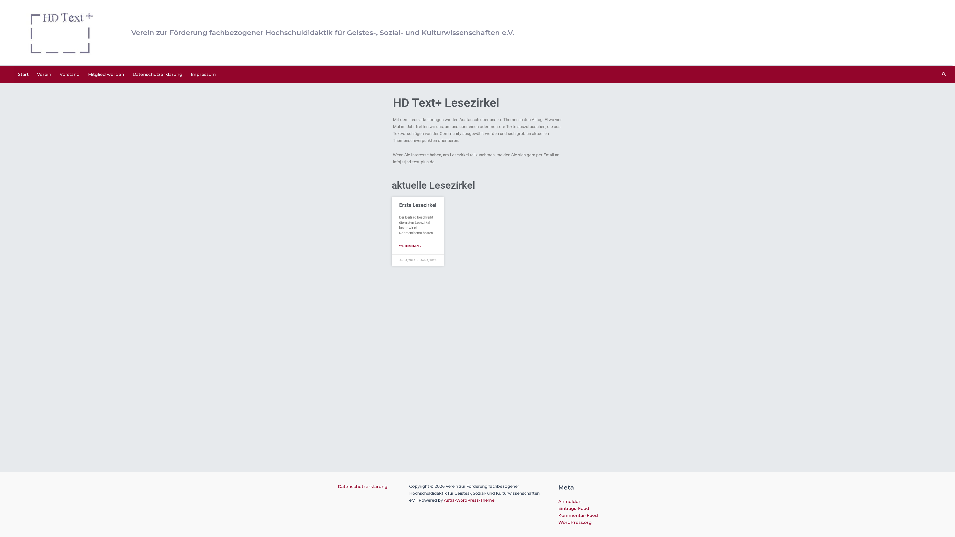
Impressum (203, 74)
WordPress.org (575, 522)
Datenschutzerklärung (157, 74)
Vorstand (70, 74)
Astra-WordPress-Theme (469, 500)
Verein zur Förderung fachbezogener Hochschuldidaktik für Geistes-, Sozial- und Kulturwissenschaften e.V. (322, 32)
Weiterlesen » (410, 246)
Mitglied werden (106, 74)
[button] (944, 74)
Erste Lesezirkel (417, 205)
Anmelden (569, 501)
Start (23, 74)
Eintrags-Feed (573, 508)
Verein (44, 74)
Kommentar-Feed (578, 515)
